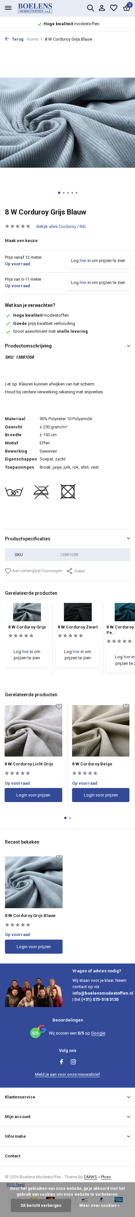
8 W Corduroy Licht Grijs (29, 763)
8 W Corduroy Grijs (27, 627)
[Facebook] (61, 1062)
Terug (17, 39)
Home (32, 39)
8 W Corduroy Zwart (78, 627)
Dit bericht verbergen (41, 1205)
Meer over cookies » (99, 1205)
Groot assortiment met (50, 331)
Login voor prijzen (33, 795)
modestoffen (41, 315)
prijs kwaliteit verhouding (44, 323)
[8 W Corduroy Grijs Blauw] (34, 882)
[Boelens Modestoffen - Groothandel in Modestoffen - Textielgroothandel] (42, 8)
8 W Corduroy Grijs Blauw (30, 915)
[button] (59, 193)
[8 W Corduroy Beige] (101, 731)
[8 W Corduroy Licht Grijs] (33, 731)
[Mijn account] (102, 8)
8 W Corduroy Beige (92, 763)
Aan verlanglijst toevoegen (36, 570)
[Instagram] (73, 1062)
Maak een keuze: (22, 240)
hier (83, 260)
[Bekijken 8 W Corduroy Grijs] (27, 614)
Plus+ (106, 1176)
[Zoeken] (90, 8)
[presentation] (6, 122)
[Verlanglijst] (113, 8)
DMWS (90, 1176)
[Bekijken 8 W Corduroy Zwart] (78, 614)
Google (98, 1033)
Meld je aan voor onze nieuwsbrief (67, 1074)
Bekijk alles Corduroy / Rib (61, 226)
